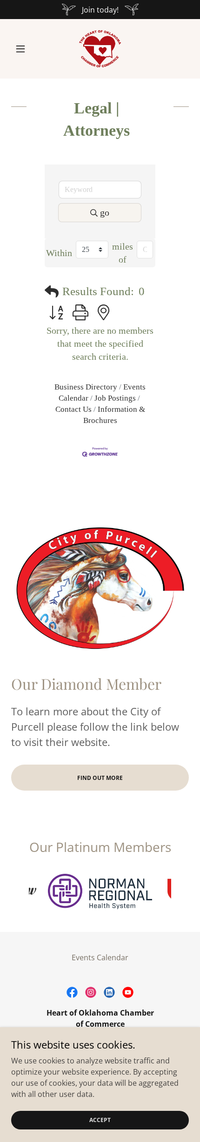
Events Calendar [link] (100, 957)
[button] (24, 49)
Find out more (100, 778)
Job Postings (115, 398)
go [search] (104, 212)
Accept (100, 1120)
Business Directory (85, 387)
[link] (100, 48)
